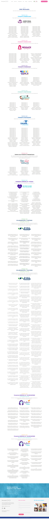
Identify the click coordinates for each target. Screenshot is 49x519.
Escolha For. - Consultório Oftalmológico (36, 53)
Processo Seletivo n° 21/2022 (12, 61)
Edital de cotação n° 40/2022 (36, 30)
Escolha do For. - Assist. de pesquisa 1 (36, 212)
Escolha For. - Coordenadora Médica (24, 106)
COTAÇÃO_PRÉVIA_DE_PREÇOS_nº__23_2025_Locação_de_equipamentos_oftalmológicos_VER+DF (36, 426)
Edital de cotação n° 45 (36, 77)
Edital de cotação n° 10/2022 (24, 27)
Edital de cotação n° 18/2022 (12, 58)
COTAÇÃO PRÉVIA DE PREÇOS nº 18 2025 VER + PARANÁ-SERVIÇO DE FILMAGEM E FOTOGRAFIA (24, 260)
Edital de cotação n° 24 (24, 105)
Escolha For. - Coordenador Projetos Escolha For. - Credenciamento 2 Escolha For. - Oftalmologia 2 (12, 145)
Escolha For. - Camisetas (12, 34)
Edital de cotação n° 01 (36, 79)
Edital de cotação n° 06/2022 (13, 30)
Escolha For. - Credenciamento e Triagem (36, 57)
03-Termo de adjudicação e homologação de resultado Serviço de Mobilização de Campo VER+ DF (12, 457)
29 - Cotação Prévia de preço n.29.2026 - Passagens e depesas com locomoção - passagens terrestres (13, 383)
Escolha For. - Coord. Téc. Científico (13, 203)
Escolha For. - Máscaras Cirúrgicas (12, 35)
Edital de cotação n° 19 (13, 104)
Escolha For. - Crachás (24, 34)
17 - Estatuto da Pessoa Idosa (24, 200)
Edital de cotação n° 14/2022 (12, 54)
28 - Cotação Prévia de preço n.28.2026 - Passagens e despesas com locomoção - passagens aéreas (12, 379)
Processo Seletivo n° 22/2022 (12, 62)
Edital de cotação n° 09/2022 (24, 26)
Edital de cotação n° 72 (13, 136)
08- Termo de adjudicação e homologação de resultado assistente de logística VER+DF (24, 459)
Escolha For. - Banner (24, 61)
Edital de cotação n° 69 (13, 135)
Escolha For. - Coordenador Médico (36, 31)
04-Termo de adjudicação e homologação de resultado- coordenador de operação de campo (12, 461)
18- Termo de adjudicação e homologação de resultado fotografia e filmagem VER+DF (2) (36, 452)
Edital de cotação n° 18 (36, 103)
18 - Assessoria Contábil (24, 201)
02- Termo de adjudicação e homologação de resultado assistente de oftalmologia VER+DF (12, 450)
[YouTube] (4, 508)
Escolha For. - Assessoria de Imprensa (24, 59)
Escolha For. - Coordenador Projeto (36, 55)
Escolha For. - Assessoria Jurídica (36, 36)
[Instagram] (2, 508)
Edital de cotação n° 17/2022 (12, 57)
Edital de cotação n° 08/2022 (13, 32)
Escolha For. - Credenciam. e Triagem (13, 33)
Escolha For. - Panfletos (36, 35)
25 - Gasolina (36, 197)
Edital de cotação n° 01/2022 (12, 26)
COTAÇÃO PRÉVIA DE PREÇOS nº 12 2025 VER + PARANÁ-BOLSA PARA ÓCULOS (24, 242)
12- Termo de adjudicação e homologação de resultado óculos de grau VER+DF (24, 472)
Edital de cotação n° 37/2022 (36, 27)
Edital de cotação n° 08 (36, 80)
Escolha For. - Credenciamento (36, 107)
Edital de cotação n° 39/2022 (36, 29)
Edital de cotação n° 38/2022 (36, 28)
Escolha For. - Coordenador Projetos (36, 32)
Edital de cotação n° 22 (13, 105)
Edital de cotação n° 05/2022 (12, 29)
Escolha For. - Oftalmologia (24, 33)
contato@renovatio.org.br (7, 506)
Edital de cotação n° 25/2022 (24, 55)
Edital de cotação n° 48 (36, 78)
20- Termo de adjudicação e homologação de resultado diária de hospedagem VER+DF (36, 459)
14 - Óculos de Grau (24, 197)
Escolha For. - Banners (25, 35)
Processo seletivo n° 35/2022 (24, 32)
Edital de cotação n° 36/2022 (36, 26)
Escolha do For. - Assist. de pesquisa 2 (36, 213)
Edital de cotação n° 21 (36, 104)
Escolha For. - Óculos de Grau (36, 34)
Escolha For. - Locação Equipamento (13, 143)
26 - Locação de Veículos (36, 198)
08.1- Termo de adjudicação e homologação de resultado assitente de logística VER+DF (24, 463)
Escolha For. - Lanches (24, 141)
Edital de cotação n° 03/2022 (12, 28)
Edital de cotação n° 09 (13, 81)
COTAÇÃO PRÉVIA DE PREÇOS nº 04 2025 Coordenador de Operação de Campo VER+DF (13, 417)
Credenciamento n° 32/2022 (24, 57)
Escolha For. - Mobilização (36, 81)
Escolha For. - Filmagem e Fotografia (36, 58)
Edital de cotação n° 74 (36, 136)
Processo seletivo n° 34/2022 (24, 31)
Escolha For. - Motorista (24, 138)
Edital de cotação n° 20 (24, 104)
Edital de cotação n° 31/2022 (24, 29)
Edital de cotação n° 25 (36, 105)
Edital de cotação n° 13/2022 (12, 53)
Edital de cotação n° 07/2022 (12, 31)
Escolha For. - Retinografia (36, 33)
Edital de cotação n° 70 (24, 135)
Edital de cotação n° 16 (13, 103)
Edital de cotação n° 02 (13, 80)
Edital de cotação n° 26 (13, 106)
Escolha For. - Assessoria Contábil (24, 36)
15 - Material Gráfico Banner (24, 198)
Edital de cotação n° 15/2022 (12, 55)
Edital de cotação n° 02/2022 (13, 27)
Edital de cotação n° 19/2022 (12, 59)
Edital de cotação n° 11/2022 (24, 28)
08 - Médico (12, 199)
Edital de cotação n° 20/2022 (13, 60)
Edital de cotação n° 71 (36, 135)
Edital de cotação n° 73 (24, 136)
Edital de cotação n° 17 (24, 103)
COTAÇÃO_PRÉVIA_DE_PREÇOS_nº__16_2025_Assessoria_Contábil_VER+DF (24, 427)
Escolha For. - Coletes (36, 139)
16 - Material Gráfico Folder (24, 199)
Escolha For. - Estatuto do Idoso (13, 36)
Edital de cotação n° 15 (36, 102)
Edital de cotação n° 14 (24, 102)
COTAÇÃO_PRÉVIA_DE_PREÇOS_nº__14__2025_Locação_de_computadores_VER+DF (24, 420)
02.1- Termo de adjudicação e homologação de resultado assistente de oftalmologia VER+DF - (12, 453)
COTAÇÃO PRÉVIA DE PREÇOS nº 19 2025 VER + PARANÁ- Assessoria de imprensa (24, 264)
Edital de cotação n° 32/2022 (24, 30)
